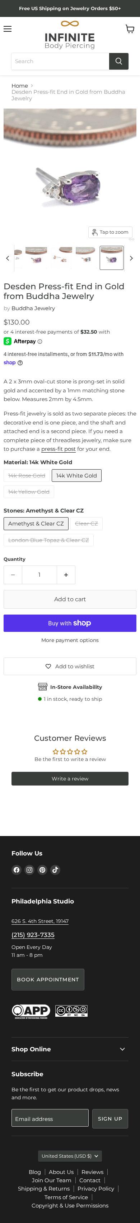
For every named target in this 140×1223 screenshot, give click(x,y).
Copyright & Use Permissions (70, 1205)
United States (67, 1156)
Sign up (110, 1119)
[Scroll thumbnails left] (8, 258)
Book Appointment (48, 979)
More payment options (70, 640)
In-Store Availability (76, 687)
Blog (35, 1172)
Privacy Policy (96, 1188)
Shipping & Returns (44, 1188)
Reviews (92, 1172)
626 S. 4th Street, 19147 (40, 921)
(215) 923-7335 (33, 934)
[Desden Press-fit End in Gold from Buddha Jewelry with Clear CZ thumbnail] (61, 257)
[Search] (119, 61)
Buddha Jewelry (33, 308)
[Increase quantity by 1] (66, 575)
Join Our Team (51, 1180)
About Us (61, 1172)
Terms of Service (66, 1197)
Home (19, 86)
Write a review (70, 778)
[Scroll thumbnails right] (130, 258)
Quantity (14, 559)
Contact (90, 1180)
